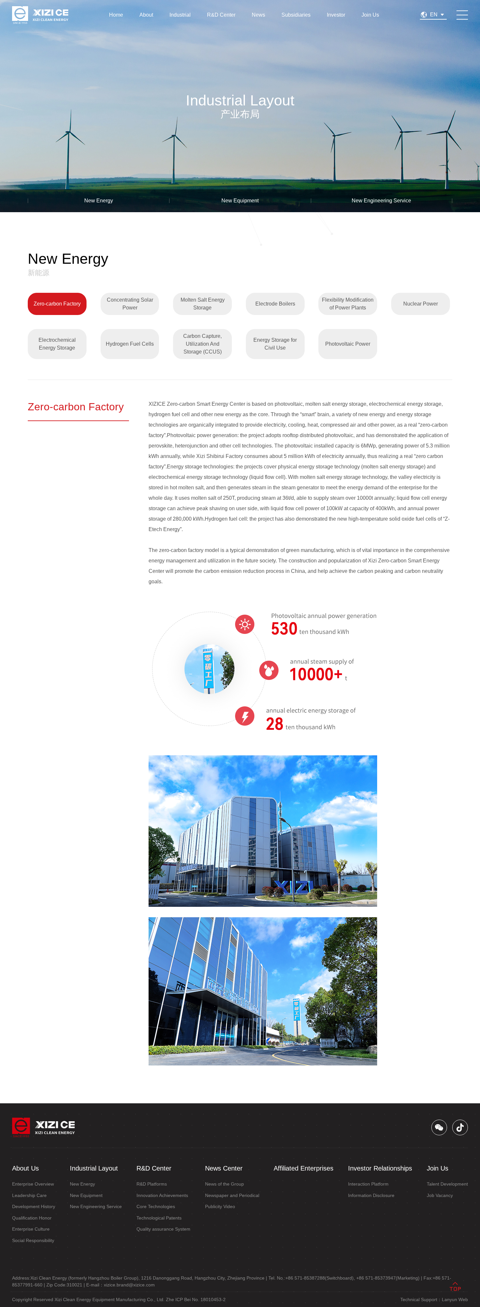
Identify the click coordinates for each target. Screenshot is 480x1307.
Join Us (370, 15)
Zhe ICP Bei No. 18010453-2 (196, 1299)
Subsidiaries (296, 15)
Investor (336, 15)
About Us (25, 1168)
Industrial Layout (94, 1168)
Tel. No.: (311, 1278)
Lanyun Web (455, 1299)
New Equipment (240, 200)
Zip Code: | (65, 1284)
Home (116, 15)
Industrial (180, 15)
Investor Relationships (380, 1168)
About (146, 15)
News (258, 15)
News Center (224, 1168)
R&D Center (221, 15)
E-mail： (120, 1284)
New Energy (98, 200)
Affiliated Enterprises (303, 1168)
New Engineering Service (381, 200)
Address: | (139, 1278)
